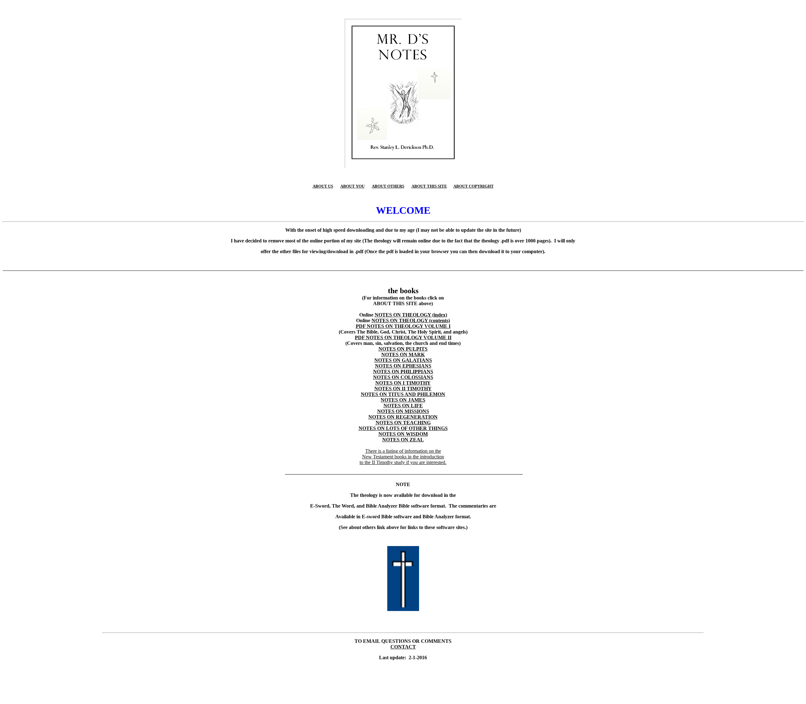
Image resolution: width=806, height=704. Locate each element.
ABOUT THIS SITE (429, 186)
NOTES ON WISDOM (403, 434)
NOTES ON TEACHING (403, 422)
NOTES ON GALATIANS (403, 360)
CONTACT (403, 646)
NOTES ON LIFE (403, 405)
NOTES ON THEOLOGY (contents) (411, 320)
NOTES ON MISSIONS (403, 411)
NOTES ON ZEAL (403, 439)
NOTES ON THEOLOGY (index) (411, 314)
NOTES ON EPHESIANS (403, 366)
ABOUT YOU (352, 186)
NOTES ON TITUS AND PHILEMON (403, 394)
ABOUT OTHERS (388, 186)
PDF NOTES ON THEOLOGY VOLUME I (403, 326)
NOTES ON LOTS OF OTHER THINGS (403, 428)
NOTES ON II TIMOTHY (403, 388)
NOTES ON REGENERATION (403, 417)
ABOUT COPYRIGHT (473, 186)
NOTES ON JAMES (403, 400)
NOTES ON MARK (403, 354)
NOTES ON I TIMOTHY (403, 383)
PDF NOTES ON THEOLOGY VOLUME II (403, 337)
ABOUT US (323, 186)
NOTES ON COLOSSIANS (403, 377)
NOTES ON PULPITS (403, 349)
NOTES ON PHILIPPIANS (403, 371)
